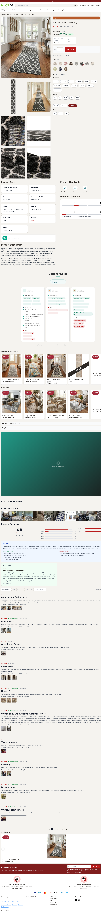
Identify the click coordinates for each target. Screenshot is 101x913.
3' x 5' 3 (64, 81)
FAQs (51, 900)
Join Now (95, 866)
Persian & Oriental (15, 10)
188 (63, 829)
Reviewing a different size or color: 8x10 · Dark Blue (13, 815)
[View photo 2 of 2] (9, 630)
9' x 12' (74, 85)
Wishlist (91, 5)
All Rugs (3, 10)
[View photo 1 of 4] (3, 608)
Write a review (70, 27)
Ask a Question (58, 55)
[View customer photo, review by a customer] (6, 516)
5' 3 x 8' (79, 81)
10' (71, 97)
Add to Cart (70, 49)
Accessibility (53, 904)
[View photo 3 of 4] (14, 608)
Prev (49, 829)
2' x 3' (56, 81)
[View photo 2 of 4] (9, 608)
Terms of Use (5, 901)
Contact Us (53, 896)
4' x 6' (71, 81)
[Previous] (2, 369)
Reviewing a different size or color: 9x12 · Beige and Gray (15, 696)
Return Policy (53, 902)
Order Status (53, 898)
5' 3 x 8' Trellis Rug (74, 415)
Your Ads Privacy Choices (9, 905)
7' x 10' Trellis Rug (29, 415)
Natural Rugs (50, 10)
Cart (98, 5)
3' (54, 97)
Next (67, 829)
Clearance (97, 10)
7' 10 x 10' (57, 85)
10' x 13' (82, 85)
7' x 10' (94, 81)
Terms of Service (77, 872)
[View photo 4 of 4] (19, 608)
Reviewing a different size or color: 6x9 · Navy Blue (13, 769)
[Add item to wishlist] (20, 356)
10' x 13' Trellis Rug (7, 415)
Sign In (84, 5)
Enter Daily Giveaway (31, 896)
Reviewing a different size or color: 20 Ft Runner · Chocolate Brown (17, 673)
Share (67, 55)
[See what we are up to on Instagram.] (79, 900)
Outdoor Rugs (39, 10)
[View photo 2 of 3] (9, 677)
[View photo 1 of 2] (3, 630)
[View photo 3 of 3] (14, 677)
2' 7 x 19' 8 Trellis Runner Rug (10, 859)
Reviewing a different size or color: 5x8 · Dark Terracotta (15, 747)
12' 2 (77, 97)
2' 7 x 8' (64, 105)
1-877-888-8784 (6, 1)
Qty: (55, 49)
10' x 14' (90, 85)
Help (92, 1)
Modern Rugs (27, 10)
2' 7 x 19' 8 (72, 105)
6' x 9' (86, 81)
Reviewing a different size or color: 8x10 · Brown (13, 649)
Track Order (97, 1)
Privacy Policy (15, 901)
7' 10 (65, 97)
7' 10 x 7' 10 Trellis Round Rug (55, 415)
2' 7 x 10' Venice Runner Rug (32, 379)
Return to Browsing (6, 14)
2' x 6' (56, 105)
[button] (47, 19)
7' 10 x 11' (66, 85)
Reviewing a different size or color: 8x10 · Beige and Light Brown (17, 724)
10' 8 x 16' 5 (57, 90)
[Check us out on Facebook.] (76, 900)
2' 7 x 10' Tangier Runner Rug (10, 379)
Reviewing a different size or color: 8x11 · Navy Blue (13, 604)
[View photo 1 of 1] (3, 653)
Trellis (21, 14)
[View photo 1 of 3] (3, 677)
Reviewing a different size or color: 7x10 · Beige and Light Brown (18, 581)
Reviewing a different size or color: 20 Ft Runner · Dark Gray (15, 626)
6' (59, 97)
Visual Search (86, 10)
